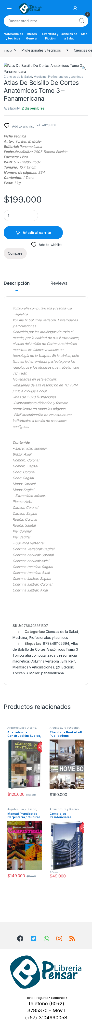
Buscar (81, 21)
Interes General (31, 36)
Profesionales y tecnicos (13, 36)
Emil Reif (68, 661)
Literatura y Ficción (50, 36)
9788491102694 (56, 643)
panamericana (52, 673)
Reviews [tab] (58, 283)
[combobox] (39, 21)
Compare (49, 125)
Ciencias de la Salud (69, 36)
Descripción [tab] (16, 283)
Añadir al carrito (37, 232)
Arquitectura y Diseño (21, 727)
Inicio (8, 50)
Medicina (40, 76)
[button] (84, 68)
